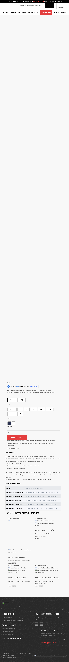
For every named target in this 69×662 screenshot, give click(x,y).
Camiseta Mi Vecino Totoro (17, 557)
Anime (22, 441)
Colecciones (60, 12)
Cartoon (36, 443)
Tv (54, 441)
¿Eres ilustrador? (7, 617)
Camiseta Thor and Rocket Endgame (47, 578)
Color (8, 418)
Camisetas (37, 441)
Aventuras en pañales (27, 443)
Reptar (51, 443)
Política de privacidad (8, 631)
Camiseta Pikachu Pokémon (17, 578)
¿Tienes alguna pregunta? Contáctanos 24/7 (53, 640)
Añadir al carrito (17, 437)
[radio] (12, 400)
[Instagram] (41, 624)
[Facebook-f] (36, 624)
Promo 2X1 (46, 12)
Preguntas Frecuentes (9, 628)
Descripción (10, 445)
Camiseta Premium (29, 441)
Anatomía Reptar (16, 443)
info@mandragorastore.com (13, 638)
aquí (48, 479)
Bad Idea (38, 534)
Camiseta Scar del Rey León (44, 530)
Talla (8, 404)
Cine (41, 441)
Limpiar (9, 427)
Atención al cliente (8, 634)
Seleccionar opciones (14, 518)
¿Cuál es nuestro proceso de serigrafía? (13, 620)
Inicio (5, 12)
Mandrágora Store (48, 441)
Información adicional (13, 448)
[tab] (34, 446)
